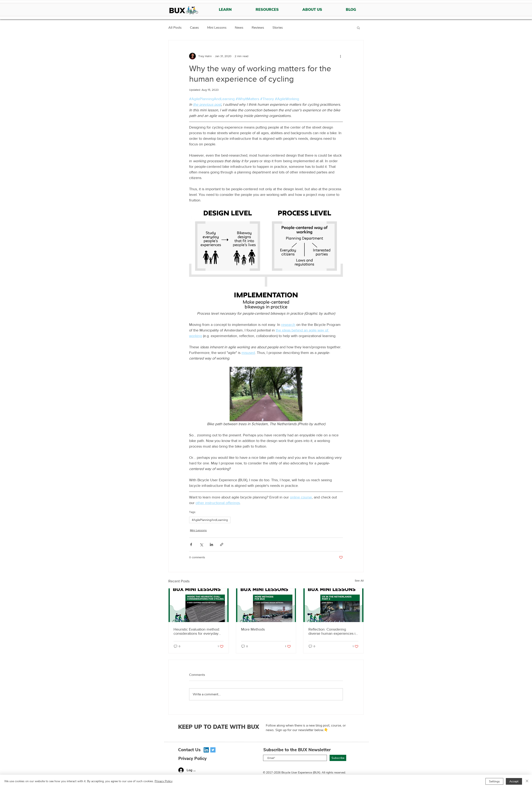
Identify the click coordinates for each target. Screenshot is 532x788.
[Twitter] (213, 749)
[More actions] (340, 56)
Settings (494, 781)
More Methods (253, 629)
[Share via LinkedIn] (211, 544)
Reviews (258, 27)
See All (359, 580)
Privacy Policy (163, 781)
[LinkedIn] (206, 749)
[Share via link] (222, 544)
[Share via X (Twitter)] (201, 544)
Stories (277, 27)
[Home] (183, 10)
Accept (513, 781)
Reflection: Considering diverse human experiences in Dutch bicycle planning (332, 631)
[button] (358, 27)
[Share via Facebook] (191, 544)
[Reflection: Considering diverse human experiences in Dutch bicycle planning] (333, 605)
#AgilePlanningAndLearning (210, 520)
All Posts (175, 27)
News (239, 27)
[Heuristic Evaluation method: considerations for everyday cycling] (199, 605)
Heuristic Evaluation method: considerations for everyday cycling (197, 631)
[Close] (527, 781)
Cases (194, 27)
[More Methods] (266, 605)
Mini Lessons (217, 27)
